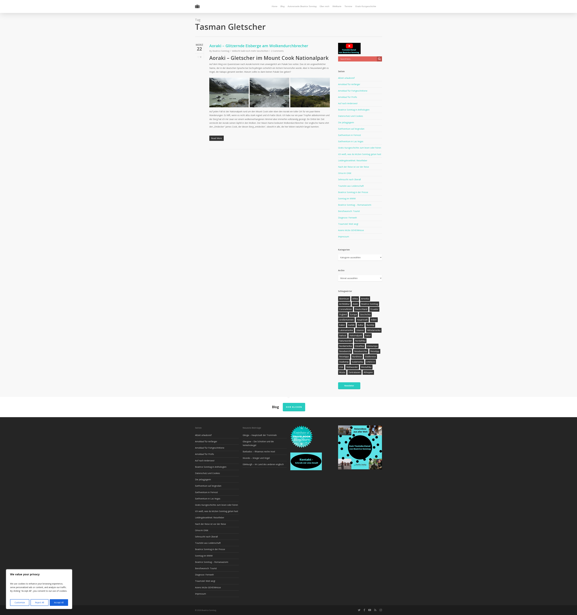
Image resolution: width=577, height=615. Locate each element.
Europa (353, 314)
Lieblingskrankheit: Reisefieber (352, 160)
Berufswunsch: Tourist (349, 211)
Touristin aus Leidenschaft (351, 185)
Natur (368, 335)
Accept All (59, 602)
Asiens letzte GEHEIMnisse (351, 230)
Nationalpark (356, 335)
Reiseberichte (360, 351)
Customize (20, 602)
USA (341, 367)
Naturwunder (345, 340)
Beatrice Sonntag (220, 50)
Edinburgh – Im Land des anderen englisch (263, 464)
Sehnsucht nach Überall (349, 179)
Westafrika (366, 367)
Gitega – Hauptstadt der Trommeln (260, 435)
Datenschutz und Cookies (350, 116)
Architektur (344, 303)
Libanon (360, 330)
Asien (355, 303)
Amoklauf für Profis (347, 97)
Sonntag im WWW (347, 198)
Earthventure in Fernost (349, 135)
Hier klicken (294, 407)
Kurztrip (370, 325)
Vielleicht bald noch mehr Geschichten (250, 50)
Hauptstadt (362, 319)
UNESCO (370, 361)
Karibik (351, 325)
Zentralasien (354, 372)
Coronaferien (345, 309)
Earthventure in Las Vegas (350, 141)
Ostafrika (359, 346)
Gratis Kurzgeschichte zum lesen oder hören (359, 147)
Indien (374, 319)
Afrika (355, 298)
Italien (342, 325)
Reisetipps (344, 356)
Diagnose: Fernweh (347, 217)
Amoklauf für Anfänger (349, 84)
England (343, 314)
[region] (39, 589)
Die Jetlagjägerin (346, 122)
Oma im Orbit (344, 173)
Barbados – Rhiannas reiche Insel (259, 451)
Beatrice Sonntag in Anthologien (353, 109)
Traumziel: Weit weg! (348, 223)
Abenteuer (344, 298)
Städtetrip (344, 361)
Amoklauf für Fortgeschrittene (352, 90)
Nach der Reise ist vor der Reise (353, 166)
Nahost (342, 335)
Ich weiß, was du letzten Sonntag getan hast (359, 154)
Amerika (365, 298)
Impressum (343, 236)
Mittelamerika (373, 330)
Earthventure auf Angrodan (351, 128)
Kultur (360, 325)
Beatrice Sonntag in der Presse (353, 192)
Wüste (342, 372)
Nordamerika (345, 346)
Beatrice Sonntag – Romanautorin (354, 204)
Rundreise (357, 356)
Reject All (39, 602)
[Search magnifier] (379, 58)
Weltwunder (352, 367)
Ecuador (374, 309)
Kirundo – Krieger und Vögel (256, 458)
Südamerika (357, 361)
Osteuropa (372, 346)
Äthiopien (368, 372)
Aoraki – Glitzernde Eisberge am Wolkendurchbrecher (258, 45)
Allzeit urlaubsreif (346, 78)
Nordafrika (360, 340)
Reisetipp (374, 351)
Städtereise (370, 356)
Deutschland (361, 309)
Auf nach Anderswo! (347, 103)
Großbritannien (346, 319)
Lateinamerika (346, 330)
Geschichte (365, 314)
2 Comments (277, 50)
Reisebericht (345, 351)
